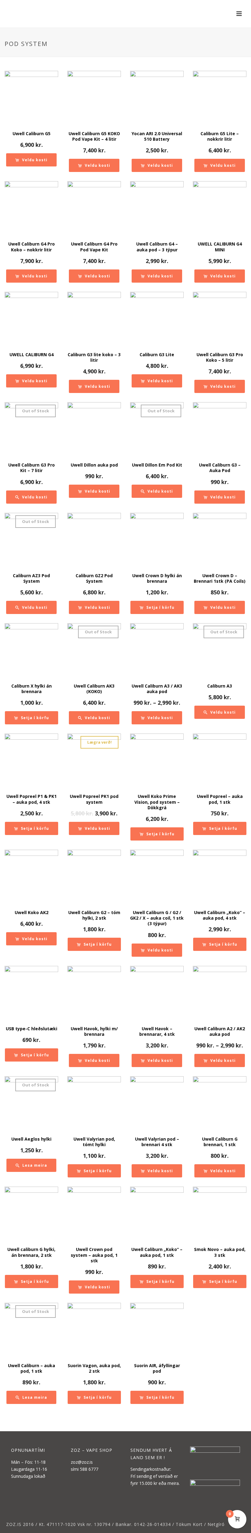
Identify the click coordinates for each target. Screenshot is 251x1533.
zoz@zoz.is (82, 1462)
